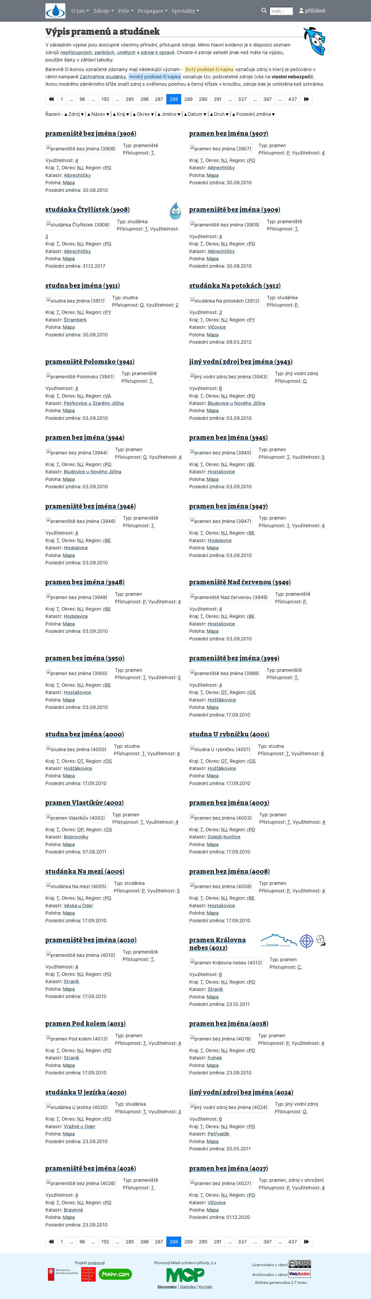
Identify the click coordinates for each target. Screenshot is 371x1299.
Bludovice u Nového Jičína (236, 403)
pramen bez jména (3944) (84, 437)
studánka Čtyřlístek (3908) (87, 209)
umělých (126, 52)
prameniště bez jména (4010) (91, 940)
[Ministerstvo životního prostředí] (62, 1274)
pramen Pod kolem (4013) (85, 1023)
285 (130, 99)
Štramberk (75, 319)
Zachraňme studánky (103, 76)
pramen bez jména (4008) (229, 871)
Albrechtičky (77, 175)
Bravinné (73, 1210)
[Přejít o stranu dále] (306, 99)
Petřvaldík (218, 1133)
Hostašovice (221, 471)
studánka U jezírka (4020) (85, 1092)
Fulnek (215, 1057)
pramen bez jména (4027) (228, 1168)
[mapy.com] (115, 1274)
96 (82, 99)
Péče (123, 10)
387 (267, 99)
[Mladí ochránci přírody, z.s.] (185, 1274)
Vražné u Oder (79, 1126)
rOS (251, 692)
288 (174, 99)
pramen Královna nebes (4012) (217, 944)
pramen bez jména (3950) (84, 658)
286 (144, 99)
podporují (96, 1263)
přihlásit (315, 10)
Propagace (151, 10)
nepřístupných (76, 52)
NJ (80, 167)
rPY (107, 312)
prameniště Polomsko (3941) (90, 362)
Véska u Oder (78, 905)
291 (218, 99)
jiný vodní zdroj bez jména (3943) (241, 362)
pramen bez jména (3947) (228, 506)
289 (188, 99)
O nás (78, 10)
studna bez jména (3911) (82, 286)
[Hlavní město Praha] (88, 1274)
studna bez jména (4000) (84, 734)
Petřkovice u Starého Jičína (94, 403)
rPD (107, 167)
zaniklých (104, 52)
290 (203, 99)
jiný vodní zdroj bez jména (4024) (241, 1092)
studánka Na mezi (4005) (84, 871)
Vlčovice (217, 327)
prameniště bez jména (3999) (234, 658)
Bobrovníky (76, 837)
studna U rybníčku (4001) (229, 734)
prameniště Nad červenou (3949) (240, 582)
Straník (71, 981)
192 (105, 99)
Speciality (183, 10)
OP (80, 829)
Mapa (69, 182)
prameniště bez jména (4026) (90, 1168)
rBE (251, 464)
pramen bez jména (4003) (229, 803)
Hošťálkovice (222, 700)
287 (159, 99)
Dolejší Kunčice (224, 837)
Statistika (188, 1287)
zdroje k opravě (157, 52)
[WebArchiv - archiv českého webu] (299, 1274)
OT (224, 692)
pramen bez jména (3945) (228, 437)
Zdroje (101, 10)
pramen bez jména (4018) (228, 1023)
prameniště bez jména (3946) (90, 506)
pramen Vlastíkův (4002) (84, 803)
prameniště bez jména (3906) (90, 133)
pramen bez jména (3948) (84, 582)
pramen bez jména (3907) (228, 133)
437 (292, 99)
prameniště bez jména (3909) (234, 209)
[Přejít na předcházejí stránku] (51, 99)
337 (242, 99)
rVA (107, 396)
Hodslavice (76, 547)
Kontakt (205, 1287)
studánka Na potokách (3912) (235, 286)
